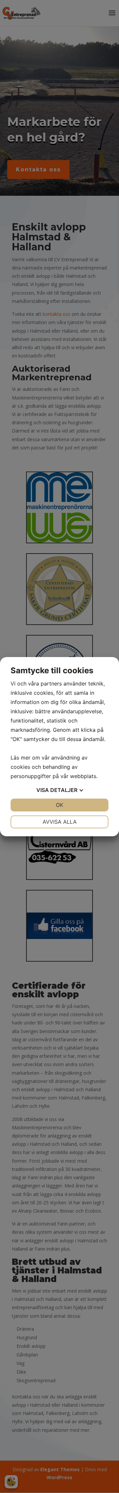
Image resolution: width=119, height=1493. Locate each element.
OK (59, 805)
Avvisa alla (60, 821)
